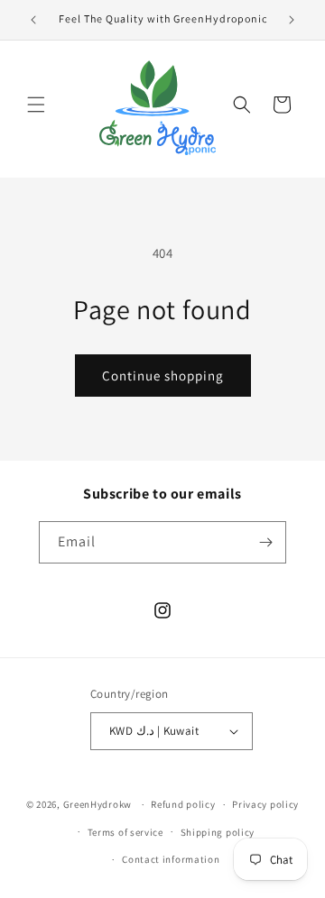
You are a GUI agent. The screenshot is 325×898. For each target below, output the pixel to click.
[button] (36, 104)
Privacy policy (265, 804)
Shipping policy (218, 832)
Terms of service (125, 832)
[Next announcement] (291, 20)
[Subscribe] (265, 542)
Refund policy (183, 804)
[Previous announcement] (33, 20)
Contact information (170, 859)
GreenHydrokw (97, 804)
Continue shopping (163, 375)
